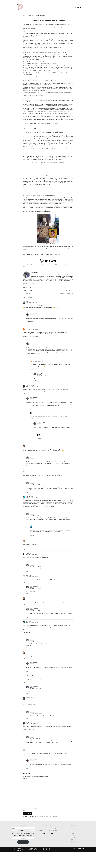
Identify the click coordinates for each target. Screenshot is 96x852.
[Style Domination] (20, 6)
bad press (37, 135)
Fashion (73, 829)
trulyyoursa (29, 621)
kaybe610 (28, 301)
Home (32, 5)
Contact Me (58, 5)
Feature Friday (72, 831)
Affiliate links (26, 265)
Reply (25, 309)
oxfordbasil (29, 553)
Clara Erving (29, 496)
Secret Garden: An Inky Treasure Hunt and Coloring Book (35, 195)
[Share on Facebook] (27, 287)
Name (24, 793)
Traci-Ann (28, 575)
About (37, 5)
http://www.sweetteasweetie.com (29, 547)
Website (24, 803)
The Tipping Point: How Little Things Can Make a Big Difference (37, 80)
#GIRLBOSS (25, 128)
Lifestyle (73, 837)
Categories (50, 5)
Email (24, 798)
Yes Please (25, 154)
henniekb (28, 469)
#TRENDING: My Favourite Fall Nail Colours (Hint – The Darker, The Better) (61, 292)
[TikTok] (80, 7)
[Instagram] (75, 7)
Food (73, 833)
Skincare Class (73, 839)
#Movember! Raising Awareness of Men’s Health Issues (34, 292)
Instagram (33, 283)
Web (29, 283)
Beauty (48, 848)
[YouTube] (78, 7)
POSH (27, 722)
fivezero (28, 328)
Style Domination (34, 313)
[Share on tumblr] (32, 287)
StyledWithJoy (29, 597)
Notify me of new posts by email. (29, 810)
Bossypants (69, 182)
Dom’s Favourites (68, 5)
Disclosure (49, 849)
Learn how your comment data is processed (48, 816)
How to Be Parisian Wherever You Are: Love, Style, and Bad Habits (37, 100)
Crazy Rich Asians (27, 31)
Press (42, 5)
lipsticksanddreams (31, 385)
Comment (25, 778)
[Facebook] (82, 7)
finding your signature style (65, 111)
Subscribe (23, 842)
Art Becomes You (30, 697)
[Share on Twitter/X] (29, 287)
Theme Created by (78, 848)
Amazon (30, 76)
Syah (27, 444)
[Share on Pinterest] (30, 287)
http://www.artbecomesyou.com (29, 704)
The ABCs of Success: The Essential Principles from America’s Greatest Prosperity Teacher (42, 52)
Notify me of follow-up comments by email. (31, 808)
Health (72, 835)
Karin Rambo (29, 651)
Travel (72, 841)
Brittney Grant (29, 675)
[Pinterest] (77, 7)
